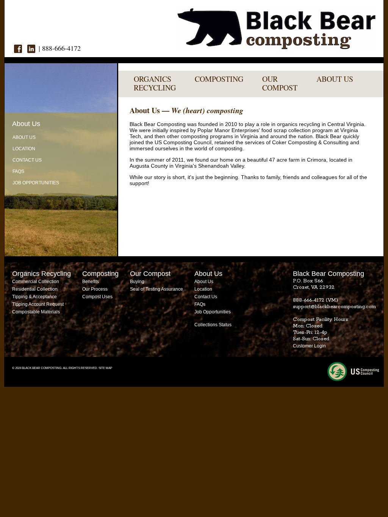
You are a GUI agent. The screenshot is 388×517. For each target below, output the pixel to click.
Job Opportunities (36, 182)
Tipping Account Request (38, 304)
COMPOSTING (219, 79)
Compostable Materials (36, 312)
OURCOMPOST (279, 83)
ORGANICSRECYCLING (155, 83)
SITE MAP (105, 368)
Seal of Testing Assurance (156, 289)
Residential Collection (35, 289)
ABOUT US (334, 79)
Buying (137, 281)
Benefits (90, 281)
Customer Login (309, 346)
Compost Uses (97, 296)
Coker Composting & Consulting (310, 142)
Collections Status (213, 324)
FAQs (18, 171)
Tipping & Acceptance (34, 296)
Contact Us (27, 160)
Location (24, 148)
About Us (24, 137)
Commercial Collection (35, 281)
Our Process (95, 289)
